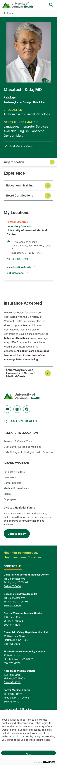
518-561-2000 (12, 643)
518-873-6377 (12, 663)
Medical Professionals (16, 488)
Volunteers (10, 477)
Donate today (17, 533)
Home (10, 13)
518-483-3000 (12, 682)
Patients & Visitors (14, 471)
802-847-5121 (20, 258)
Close (28, 754)
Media (7, 493)
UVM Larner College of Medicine (22, 446)
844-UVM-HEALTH (23, 421)
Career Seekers (12, 482)
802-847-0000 (12, 586)
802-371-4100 (12, 624)
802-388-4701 (12, 701)
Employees (10, 499)
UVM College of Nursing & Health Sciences (28, 452)
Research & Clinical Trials (18, 441)
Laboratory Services (19, 226)
